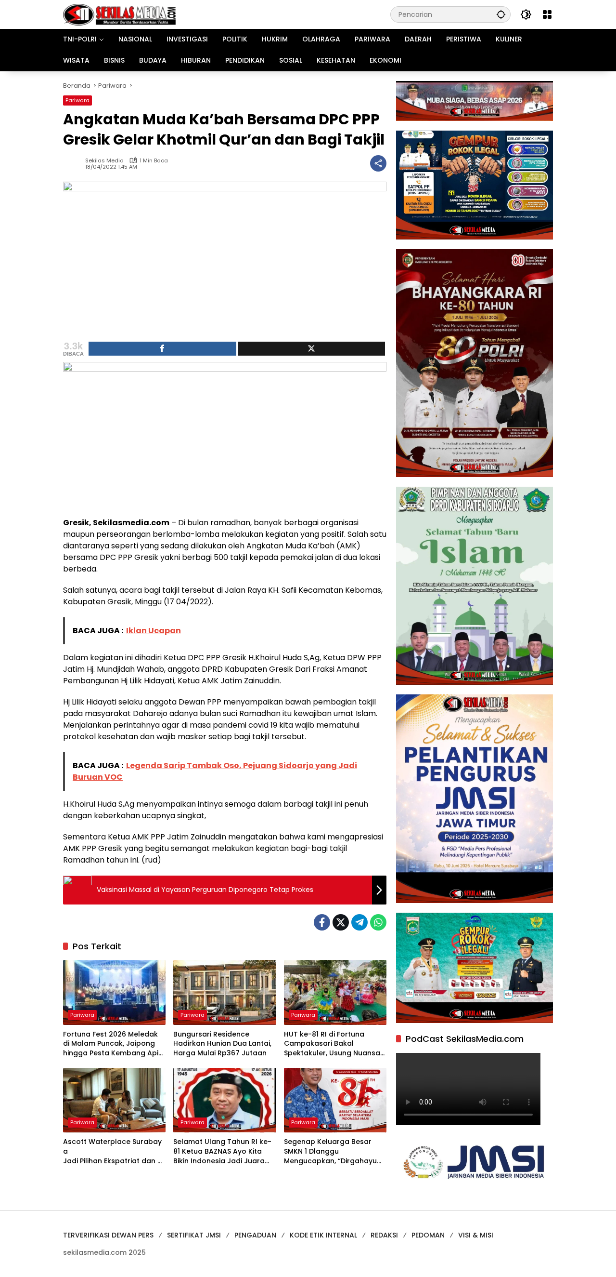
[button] (501, 14)
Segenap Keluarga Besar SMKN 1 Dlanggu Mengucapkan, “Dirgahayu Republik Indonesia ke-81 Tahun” (330, 1151)
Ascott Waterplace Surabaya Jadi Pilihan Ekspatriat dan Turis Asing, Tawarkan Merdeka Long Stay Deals (113, 1151)
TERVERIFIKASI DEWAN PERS (108, 1235)
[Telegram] (359, 922)
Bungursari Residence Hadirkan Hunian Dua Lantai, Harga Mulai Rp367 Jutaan (222, 1044)
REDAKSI (384, 1235)
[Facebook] (322, 922)
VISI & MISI (475, 1235)
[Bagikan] (378, 163)
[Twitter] (341, 922)
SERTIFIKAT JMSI (194, 1235)
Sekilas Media (104, 160)
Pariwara (77, 100)
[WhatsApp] (378, 922)
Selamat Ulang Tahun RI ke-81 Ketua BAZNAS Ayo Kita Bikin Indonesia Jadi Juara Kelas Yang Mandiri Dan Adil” (223, 1151)
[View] (311, 349)
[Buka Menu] (547, 14)
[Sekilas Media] (119, 14)
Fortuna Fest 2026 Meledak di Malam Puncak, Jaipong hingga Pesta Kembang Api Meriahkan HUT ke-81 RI (110, 1044)
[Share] (162, 349)
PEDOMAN (428, 1235)
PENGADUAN (255, 1235)
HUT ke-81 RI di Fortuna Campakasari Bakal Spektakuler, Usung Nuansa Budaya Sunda (332, 1044)
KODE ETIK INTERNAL (323, 1235)
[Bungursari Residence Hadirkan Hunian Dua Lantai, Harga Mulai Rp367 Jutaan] (224, 992)
